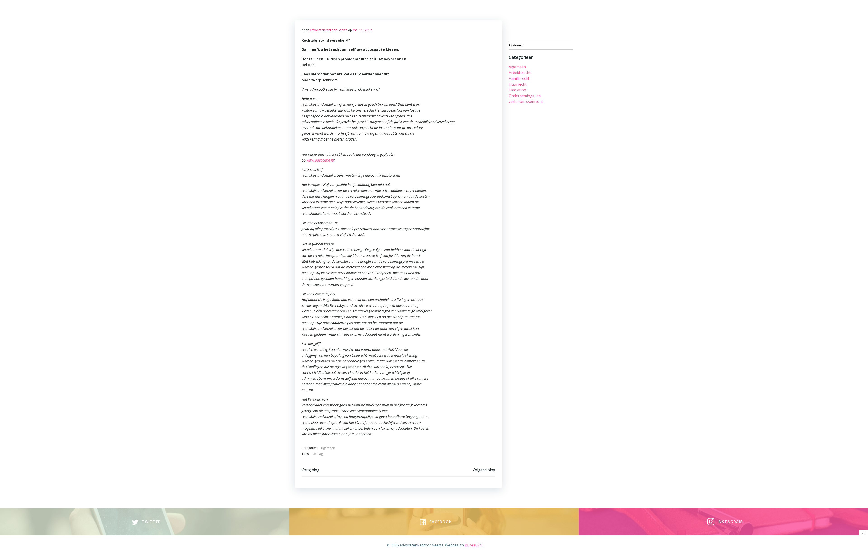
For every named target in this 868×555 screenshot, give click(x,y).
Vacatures (398, 9)
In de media (560, 9)
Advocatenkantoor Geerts (328, 30)
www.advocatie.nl (320, 160)
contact (445, 9)
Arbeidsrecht (520, 72)
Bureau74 (473, 545)
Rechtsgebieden (355, 9)
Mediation (517, 89)
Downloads (534, 9)
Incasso (564, 19)
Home (330, 9)
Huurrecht (517, 84)
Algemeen (327, 448)
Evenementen (539, 19)
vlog (430, 9)
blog (417, 9)
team (379, 9)
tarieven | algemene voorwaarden (489, 9)
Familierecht (519, 78)
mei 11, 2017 (362, 30)
